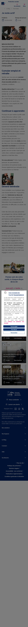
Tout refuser (14, 329)
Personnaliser (14, 332)
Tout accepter (14, 326)
